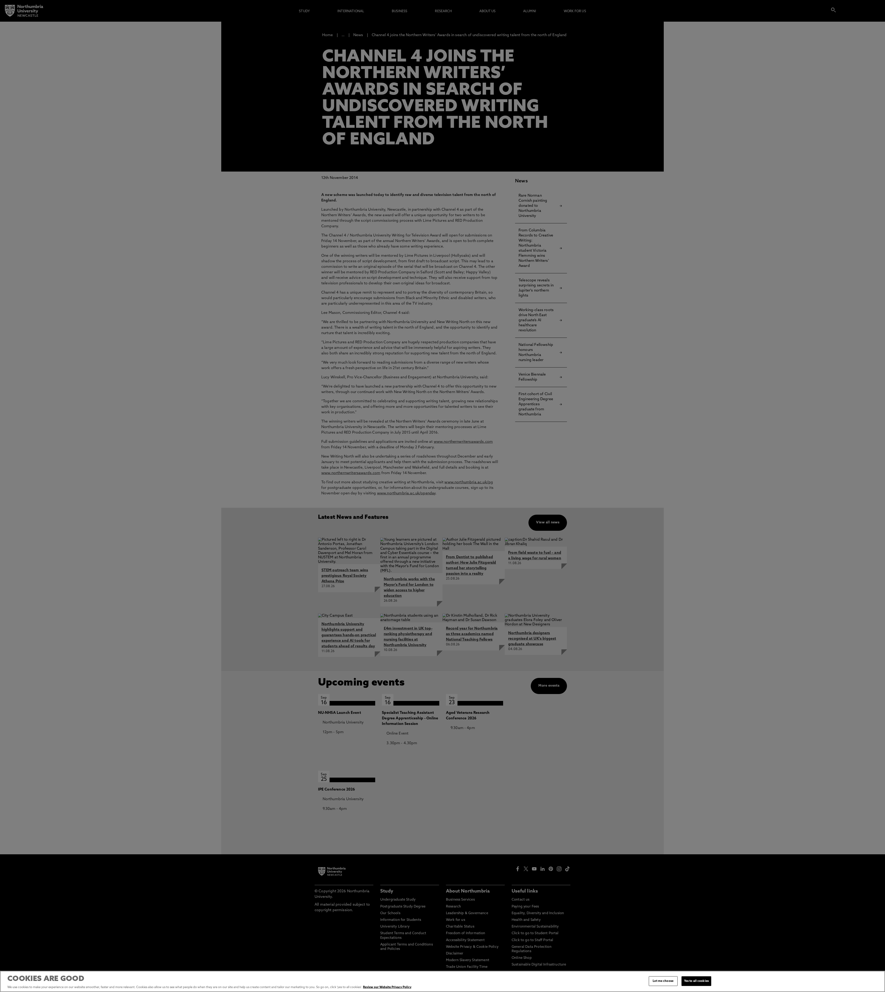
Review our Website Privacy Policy (387, 987)
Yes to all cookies (696, 981)
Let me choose (663, 981)
